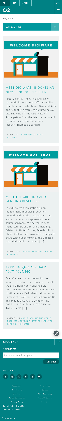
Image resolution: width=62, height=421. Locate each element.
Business (12, 321)
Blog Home (8, 18)
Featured (26, 135)
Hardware (46, 321)
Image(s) (12, 324)
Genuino (38, 135)
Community (24, 321)
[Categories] (55, 27)
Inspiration (24, 324)
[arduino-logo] (6, 10)
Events (36, 321)
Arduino (26, 251)
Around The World (40, 318)
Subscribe (51, 362)
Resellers (12, 138)
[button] (58, 3)
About (24, 318)
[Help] (56, 333)
